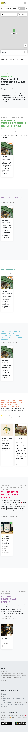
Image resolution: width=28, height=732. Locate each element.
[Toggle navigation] (25, 3)
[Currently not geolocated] (25, 46)
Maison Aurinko (7, 438)
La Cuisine (5, 638)
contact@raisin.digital (8, 702)
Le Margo (5, 157)
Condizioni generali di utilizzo (13, 704)
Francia (17, 59)
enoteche (4, 135)
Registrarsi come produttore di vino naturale (14, 696)
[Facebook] (5, 681)
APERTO (23, 15)
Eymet (21, 8)
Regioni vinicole (11, 8)
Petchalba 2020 (6, 537)
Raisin (2, 59)
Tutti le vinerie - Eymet (7, 273)
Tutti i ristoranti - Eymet (7, 202)
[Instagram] (1, 681)
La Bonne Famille (19, 439)
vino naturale (21, 715)
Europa (12, 59)
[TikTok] (3, 681)
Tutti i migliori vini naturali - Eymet (10, 516)
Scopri (7, 59)
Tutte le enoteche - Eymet (8, 342)
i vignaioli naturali (20, 672)
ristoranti (12, 135)
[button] (14, 30)
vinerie (22, 133)
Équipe (3, 704)
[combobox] (9, 15)
